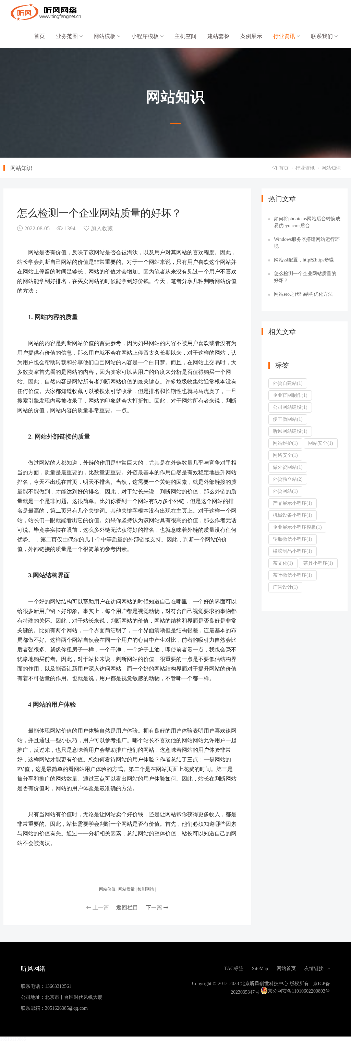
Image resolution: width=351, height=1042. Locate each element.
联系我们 (322, 36)
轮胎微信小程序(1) (292, 539)
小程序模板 (145, 36)
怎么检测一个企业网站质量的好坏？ (305, 277)
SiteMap (260, 968)
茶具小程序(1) (318, 563)
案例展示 (251, 36)
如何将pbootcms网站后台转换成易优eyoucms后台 (307, 222)
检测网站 (145, 889)
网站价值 (107, 889)
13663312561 (58, 986)
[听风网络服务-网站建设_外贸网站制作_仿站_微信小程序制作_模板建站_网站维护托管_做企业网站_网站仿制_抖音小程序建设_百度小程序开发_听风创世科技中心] (45, 12)
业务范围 (67, 36)
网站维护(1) (285, 443)
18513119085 (13, 1039)
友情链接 (314, 968)
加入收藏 (102, 228)
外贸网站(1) (285, 491)
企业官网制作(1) (290, 395)
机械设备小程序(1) (292, 515)
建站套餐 (218, 36)
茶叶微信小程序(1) (292, 575)
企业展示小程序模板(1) (297, 527)
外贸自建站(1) (288, 383)
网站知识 (331, 168)
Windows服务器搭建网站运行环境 (307, 242)
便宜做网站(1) (288, 419)
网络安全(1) (285, 455)
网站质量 (126, 889)
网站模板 (105, 36)
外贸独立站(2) (288, 479)
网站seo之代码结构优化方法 (303, 294)
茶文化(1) (283, 563)
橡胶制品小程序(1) (292, 551)
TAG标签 (233, 968)
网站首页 (286, 968)
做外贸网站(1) (288, 467)
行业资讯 (284, 36)
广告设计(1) (285, 587)
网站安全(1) (320, 443)
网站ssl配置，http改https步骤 (304, 259)
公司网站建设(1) (290, 407)
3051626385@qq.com (66, 1008)
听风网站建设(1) (290, 431)
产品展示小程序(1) (292, 503)
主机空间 (185, 36)
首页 (39, 36)
